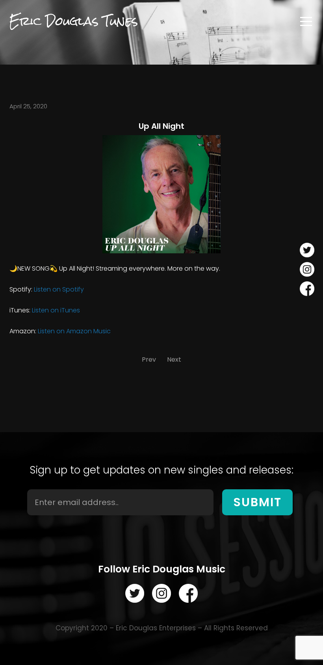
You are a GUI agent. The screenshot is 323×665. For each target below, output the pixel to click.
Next (174, 359)
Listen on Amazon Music (74, 331)
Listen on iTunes (56, 310)
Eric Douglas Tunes (73, 21)
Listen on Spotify (59, 289)
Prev (149, 359)
